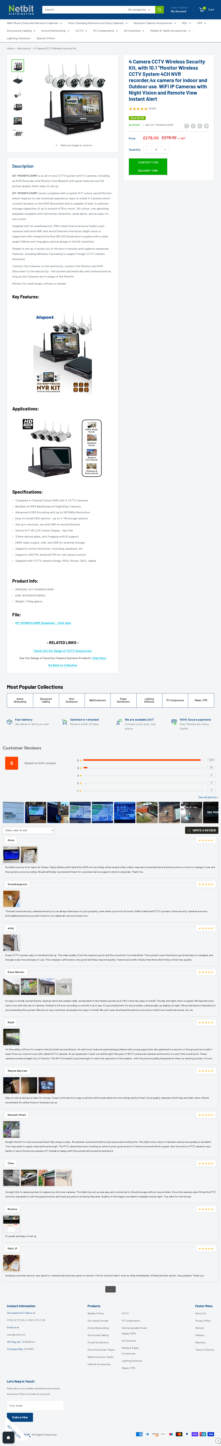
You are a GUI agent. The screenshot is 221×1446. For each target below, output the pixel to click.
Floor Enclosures (72, 700)
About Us (200, 1313)
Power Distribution (123, 700)
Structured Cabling (19, 30)
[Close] (29, 1435)
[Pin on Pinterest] (193, 126)
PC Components (103, 30)
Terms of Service (204, 1349)
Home (10, 48)
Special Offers (45, 38)
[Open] (8, 1437)
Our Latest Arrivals (98, 1320)
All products (24, 48)
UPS (199, 23)
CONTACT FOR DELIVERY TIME (148, 166)
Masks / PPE (201, 700)
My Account (178, 11)
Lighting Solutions (18, 38)
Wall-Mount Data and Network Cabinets (32, 23)
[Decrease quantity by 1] (147, 149)
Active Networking (53, 30)
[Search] (159, 9)
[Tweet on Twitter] (199, 126)
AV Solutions (132, 30)
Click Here (99, 658)
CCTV (79, 30)
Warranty (200, 1342)
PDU (184, 23)
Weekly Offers (96, 1313)
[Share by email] (206, 126)
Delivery (199, 1335)
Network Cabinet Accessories (153, 23)
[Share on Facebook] (186, 126)
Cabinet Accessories (99, 1364)
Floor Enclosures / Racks (101, 1349)
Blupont (134, 125)
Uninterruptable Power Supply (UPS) (134, 1331)
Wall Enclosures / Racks (101, 1357)
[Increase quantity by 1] (165, 149)
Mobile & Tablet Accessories (168, 30)
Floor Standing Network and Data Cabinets (96, 23)
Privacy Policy (203, 1320)
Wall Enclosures (97, 700)
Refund (199, 1328)
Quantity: (135, 149)
